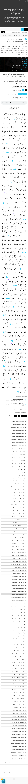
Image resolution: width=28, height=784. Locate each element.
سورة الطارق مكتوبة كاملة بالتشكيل (19, 674)
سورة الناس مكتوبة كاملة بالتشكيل (19, 758)
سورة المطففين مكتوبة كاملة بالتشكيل (18, 665)
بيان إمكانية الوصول (7, 772)
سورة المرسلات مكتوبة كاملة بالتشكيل (18, 647)
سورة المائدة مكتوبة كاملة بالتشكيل (19, 433)
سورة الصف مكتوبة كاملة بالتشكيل (19, 600)
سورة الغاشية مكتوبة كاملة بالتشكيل (19, 680)
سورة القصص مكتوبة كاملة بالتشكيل (18, 501)
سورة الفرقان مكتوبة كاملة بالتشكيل (18, 492)
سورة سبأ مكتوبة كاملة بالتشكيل (19, 519)
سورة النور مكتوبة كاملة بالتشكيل (19, 489)
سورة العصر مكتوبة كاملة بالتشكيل (19, 725)
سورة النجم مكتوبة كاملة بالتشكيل (19, 576)
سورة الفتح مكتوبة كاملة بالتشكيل (19, 561)
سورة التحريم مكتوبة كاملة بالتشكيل (19, 615)
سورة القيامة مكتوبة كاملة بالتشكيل (19, 641)
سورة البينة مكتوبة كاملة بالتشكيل (19, 710)
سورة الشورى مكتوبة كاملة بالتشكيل (18, 543)
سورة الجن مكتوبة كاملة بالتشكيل (19, 633)
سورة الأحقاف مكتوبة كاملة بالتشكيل (18, 555)
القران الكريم (18, 35)
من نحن (20, 762)
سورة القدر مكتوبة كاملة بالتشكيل (19, 707)
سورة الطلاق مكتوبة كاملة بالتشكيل (19, 612)
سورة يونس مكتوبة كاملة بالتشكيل (19, 448)
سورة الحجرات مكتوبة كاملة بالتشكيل (18, 564)
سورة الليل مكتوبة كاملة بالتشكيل (19, 692)
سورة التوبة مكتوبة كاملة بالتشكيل (19, 445)
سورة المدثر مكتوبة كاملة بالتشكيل (19, 639)
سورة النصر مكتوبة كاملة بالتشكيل (19, 746)
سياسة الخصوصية (20, 769)
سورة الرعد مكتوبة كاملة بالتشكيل (19, 457)
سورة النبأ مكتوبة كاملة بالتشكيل (19, 650)
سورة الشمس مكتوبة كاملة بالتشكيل (18, 689)
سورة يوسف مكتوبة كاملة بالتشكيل (19, 454)
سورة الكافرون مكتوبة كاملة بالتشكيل (18, 743)
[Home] (22, 29)
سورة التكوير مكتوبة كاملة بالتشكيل (19, 659)
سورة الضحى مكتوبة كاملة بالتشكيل (19, 695)
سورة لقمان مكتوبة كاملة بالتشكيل (19, 510)
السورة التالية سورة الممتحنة (20, 412)
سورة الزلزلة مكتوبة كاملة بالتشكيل (19, 713)
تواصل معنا (7, 775)
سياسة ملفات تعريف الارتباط (7, 769)
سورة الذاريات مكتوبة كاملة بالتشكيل (18, 570)
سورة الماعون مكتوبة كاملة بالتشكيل (18, 737)
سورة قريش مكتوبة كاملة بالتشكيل (19, 734)
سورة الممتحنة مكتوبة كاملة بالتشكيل (18, 597)
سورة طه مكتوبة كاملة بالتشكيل (19, 478)
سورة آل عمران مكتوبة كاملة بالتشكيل (18, 427)
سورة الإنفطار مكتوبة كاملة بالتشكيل (18, 662)
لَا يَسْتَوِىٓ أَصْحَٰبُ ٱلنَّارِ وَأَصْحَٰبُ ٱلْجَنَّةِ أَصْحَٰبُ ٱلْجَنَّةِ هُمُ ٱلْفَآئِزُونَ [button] (14, 344)
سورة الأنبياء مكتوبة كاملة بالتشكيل (19, 481)
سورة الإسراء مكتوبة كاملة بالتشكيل (19, 469)
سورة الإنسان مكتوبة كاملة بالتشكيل (19, 644)
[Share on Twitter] (22, 416)
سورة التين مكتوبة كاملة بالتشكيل (19, 701)
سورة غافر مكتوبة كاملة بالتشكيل (19, 537)
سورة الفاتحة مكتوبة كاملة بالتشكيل (19, 421)
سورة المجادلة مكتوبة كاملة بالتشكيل (18, 591)
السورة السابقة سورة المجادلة (19, 409)
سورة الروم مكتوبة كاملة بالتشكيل (19, 507)
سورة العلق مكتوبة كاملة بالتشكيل (19, 704)
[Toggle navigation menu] (26, 29)
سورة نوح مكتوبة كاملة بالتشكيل (19, 630)
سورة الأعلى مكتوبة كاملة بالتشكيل (19, 677)
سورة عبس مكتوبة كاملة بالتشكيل (19, 656)
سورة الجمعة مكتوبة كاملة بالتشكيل (19, 603)
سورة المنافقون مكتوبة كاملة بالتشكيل (18, 606)
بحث (3, 32)
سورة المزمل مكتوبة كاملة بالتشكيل (19, 636)
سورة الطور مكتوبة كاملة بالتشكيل (19, 573)
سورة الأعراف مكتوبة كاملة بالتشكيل (18, 439)
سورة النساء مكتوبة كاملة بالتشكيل (19, 430)
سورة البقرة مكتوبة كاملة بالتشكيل (19, 424)
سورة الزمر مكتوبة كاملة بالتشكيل (19, 534)
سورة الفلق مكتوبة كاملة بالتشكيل (19, 755)
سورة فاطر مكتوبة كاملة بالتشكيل (19, 522)
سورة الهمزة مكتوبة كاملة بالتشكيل (19, 728)
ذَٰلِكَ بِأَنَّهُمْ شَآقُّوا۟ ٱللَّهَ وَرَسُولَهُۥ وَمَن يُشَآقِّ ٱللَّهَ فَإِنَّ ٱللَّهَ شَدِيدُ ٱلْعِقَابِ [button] (14, 156)
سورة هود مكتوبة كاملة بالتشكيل (19, 451)
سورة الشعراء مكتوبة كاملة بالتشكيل (18, 495)
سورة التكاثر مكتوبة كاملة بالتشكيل (19, 722)
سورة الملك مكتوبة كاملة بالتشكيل (19, 618)
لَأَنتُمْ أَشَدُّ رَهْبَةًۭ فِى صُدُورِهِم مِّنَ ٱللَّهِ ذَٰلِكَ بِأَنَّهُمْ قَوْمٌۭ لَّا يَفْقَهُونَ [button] (14, 281)
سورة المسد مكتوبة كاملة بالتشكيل (19, 749)
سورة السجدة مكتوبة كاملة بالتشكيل (19, 513)
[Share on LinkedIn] (19, 416)
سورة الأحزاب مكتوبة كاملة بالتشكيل (18, 516)
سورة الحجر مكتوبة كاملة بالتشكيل (19, 463)
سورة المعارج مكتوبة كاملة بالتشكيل (19, 627)
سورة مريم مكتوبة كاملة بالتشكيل (19, 475)
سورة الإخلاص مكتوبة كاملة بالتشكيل (18, 752)
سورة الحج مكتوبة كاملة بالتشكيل (19, 484)
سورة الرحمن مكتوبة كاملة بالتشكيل (18, 582)
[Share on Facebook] (25, 416)
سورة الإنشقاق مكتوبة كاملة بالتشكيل (18, 668)
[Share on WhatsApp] (15, 416)
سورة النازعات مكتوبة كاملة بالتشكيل (18, 653)
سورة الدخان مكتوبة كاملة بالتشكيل (19, 549)
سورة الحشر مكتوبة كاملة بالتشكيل (9, 35)
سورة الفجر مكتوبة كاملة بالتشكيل (19, 683)
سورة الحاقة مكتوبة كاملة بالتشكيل (19, 624)
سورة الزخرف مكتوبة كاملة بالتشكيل (18, 546)
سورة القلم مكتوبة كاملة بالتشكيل (19, 621)
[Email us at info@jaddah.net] (14, 779)
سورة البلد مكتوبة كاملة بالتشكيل (19, 686)
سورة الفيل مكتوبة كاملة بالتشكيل (19, 731)
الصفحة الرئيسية (24, 35)
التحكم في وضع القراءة (20, 83)
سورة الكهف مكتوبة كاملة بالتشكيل (19, 472)
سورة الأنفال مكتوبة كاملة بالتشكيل (19, 442)
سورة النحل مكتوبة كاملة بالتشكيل (19, 466)
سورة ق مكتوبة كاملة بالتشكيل (20, 567)
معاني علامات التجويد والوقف (19, 86)
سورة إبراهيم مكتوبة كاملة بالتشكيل (19, 460)
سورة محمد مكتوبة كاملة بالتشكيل (19, 558)
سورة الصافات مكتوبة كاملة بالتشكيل (18, 528)
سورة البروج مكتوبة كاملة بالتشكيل (19, 671)
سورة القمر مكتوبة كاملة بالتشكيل (19, 579)
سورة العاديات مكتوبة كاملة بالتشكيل (18, 716)
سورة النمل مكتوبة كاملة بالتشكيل (19, 498)
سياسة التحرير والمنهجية (7, 762)
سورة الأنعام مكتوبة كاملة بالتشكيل (19, 436)
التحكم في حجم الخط (17, 90)
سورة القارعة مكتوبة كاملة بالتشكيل (19, 719)
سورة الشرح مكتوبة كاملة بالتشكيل (19, 698)
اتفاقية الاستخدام (21, 775)
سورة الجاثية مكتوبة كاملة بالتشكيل (19, 552)
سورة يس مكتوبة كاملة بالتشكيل (19, 525)
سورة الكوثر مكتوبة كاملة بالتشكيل (19, 740)
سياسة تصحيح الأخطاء (21, 772)
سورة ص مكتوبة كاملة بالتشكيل (19, 531)
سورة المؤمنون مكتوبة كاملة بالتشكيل (18, 486)
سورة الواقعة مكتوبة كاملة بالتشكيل (19, 585)
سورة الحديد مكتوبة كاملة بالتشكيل (19, 588)
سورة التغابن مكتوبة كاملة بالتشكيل (19, 609)
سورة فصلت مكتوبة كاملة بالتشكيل (19, 540)
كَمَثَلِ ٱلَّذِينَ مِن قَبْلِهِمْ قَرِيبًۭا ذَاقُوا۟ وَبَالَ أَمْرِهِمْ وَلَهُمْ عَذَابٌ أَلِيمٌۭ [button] (14, 302)
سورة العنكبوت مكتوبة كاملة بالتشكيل (18, 504)
